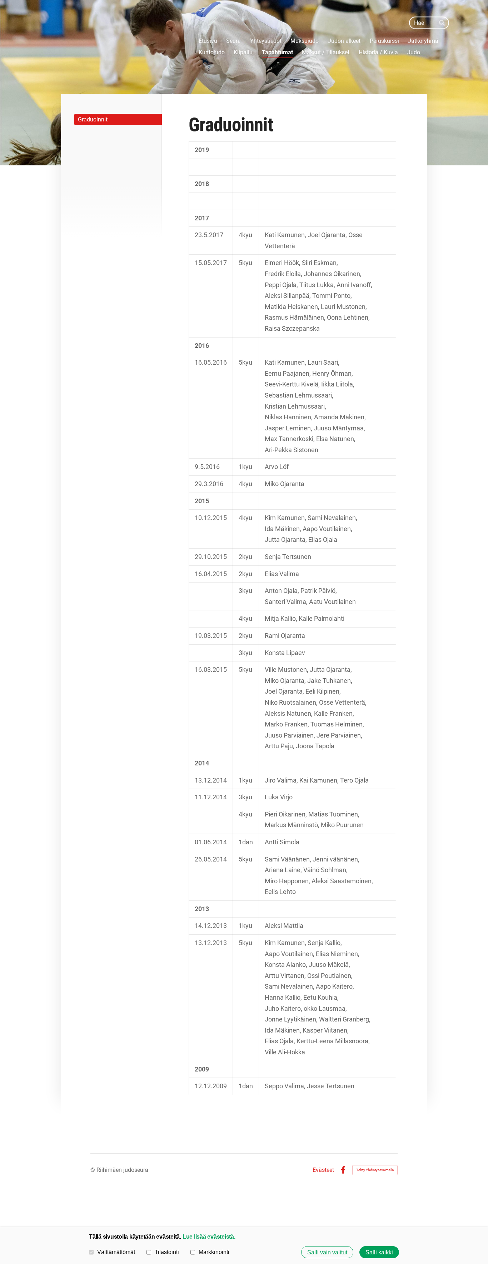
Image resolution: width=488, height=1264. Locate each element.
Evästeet (323, 1170)
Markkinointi (214, 1252)
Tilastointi (167, 1252)
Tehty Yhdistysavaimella (375, 1170)
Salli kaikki (379, 1252)
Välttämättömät (116, 1252)
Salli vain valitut (327, 1252)
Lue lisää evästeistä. (209, 1236)
